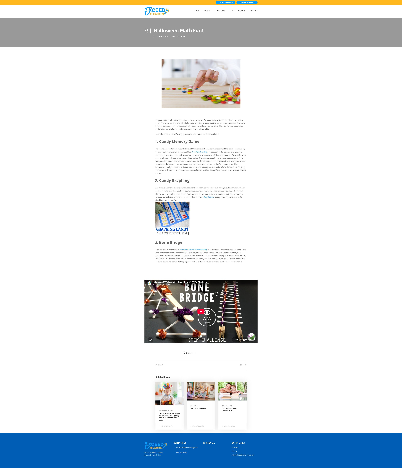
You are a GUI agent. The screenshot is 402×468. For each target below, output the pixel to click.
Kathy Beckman (167, 426)
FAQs (232, 11)
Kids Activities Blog (199, 152)
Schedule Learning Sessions (243, 455)
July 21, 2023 (195, 406)
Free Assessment (226, 2)
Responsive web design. (152, 455)
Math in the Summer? (199, 408)
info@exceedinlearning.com (186, 447)
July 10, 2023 (227, 406)
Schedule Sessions (248, 2)
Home (197, 11)
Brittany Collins (179, 36)
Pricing (241, 11)
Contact (254, 11)
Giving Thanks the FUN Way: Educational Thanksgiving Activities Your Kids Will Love (169, 416)
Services (221, 11)
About (207, 11)
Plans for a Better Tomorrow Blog (193, 249)
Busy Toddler (209, 197)
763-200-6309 (181, 452)
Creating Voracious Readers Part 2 (229, 409)
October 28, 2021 (162, 36)
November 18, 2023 (166, 410)
